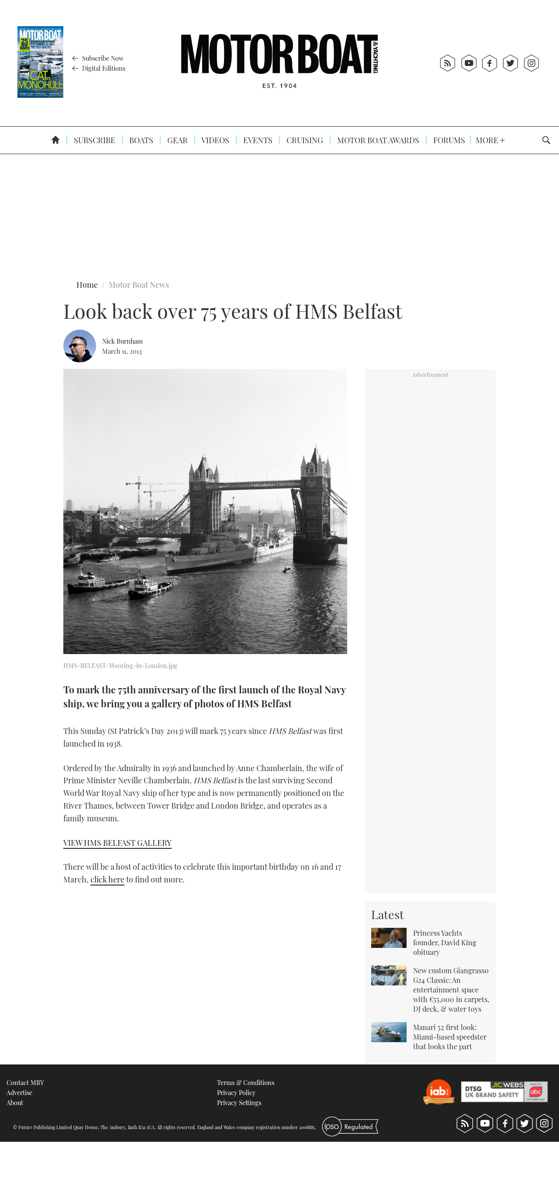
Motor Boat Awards (377, 140)
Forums (448, 140)
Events (257, 140)
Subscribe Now (102, 58)
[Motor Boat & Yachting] (279, 63)
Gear (177, 140)
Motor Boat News (139, 284)
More (488, 140)
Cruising (304, 140)
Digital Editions (102, 68)
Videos (214, 140)
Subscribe (93, 140)
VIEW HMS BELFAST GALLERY (117, 842)
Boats (140, 140)
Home (87, 284)
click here (107, 879)
